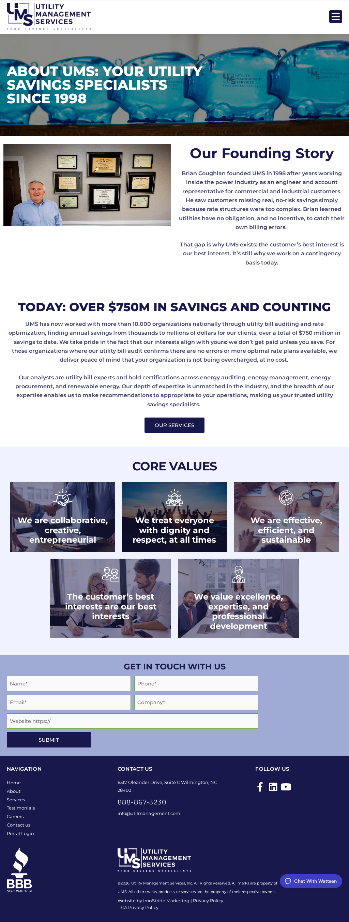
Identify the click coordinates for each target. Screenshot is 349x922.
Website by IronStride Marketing (153, 900)
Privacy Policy (208, 900)
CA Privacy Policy (139, 907)
